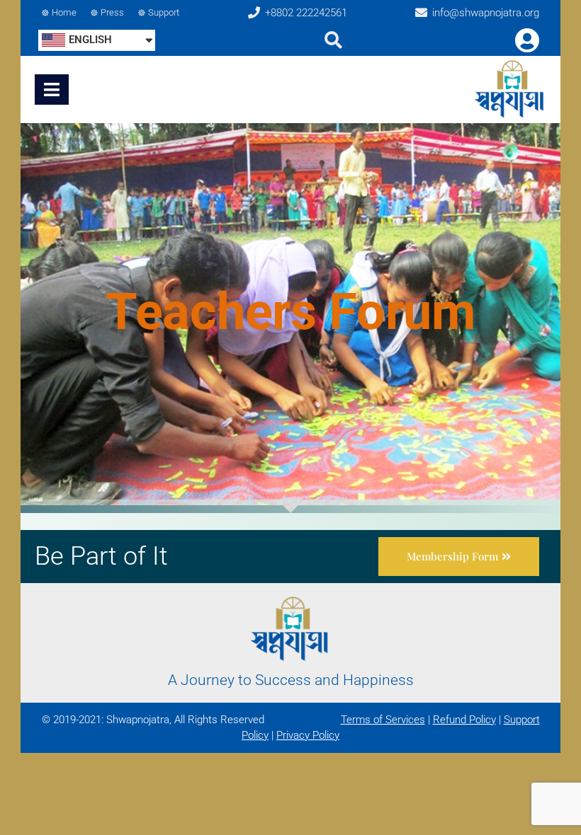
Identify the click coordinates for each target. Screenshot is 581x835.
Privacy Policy (307, 735)
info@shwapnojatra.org (485, 12)
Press (112, 12)
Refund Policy (464, 719)
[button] (458, 556)
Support (163, 12)
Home (64, 12)
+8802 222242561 (306, 12)
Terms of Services (383, 719)
